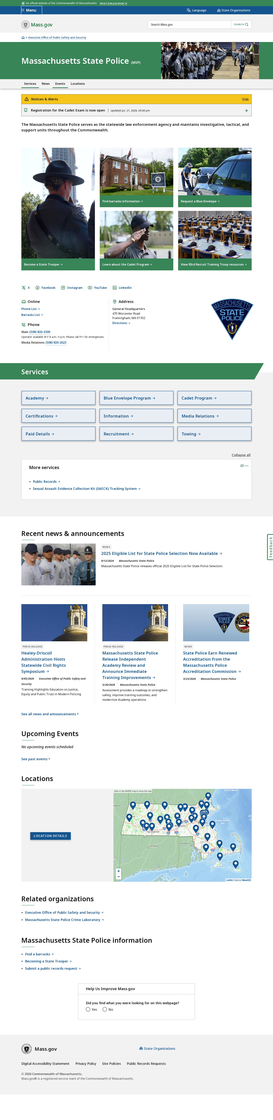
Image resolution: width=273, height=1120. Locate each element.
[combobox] (200, 24)
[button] (201, 804)
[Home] (23, 37)
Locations (78, 83)
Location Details (50, 836)
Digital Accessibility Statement (45, 1063)
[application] (182, 835)
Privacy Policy (85, 1063)
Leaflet (229, 880)
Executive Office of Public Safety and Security (57, 37)
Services (30, 83)
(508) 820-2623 (56, 342)
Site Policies (111, 1063)
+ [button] (118, 871)
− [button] (118, 876)
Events (60, 83)
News (46, 83)
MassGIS (246, 880)
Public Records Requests (146, 1063)
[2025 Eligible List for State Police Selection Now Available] (58, 564)
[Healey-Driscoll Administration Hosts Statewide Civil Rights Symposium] (54, 622)
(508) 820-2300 (39, 332)
